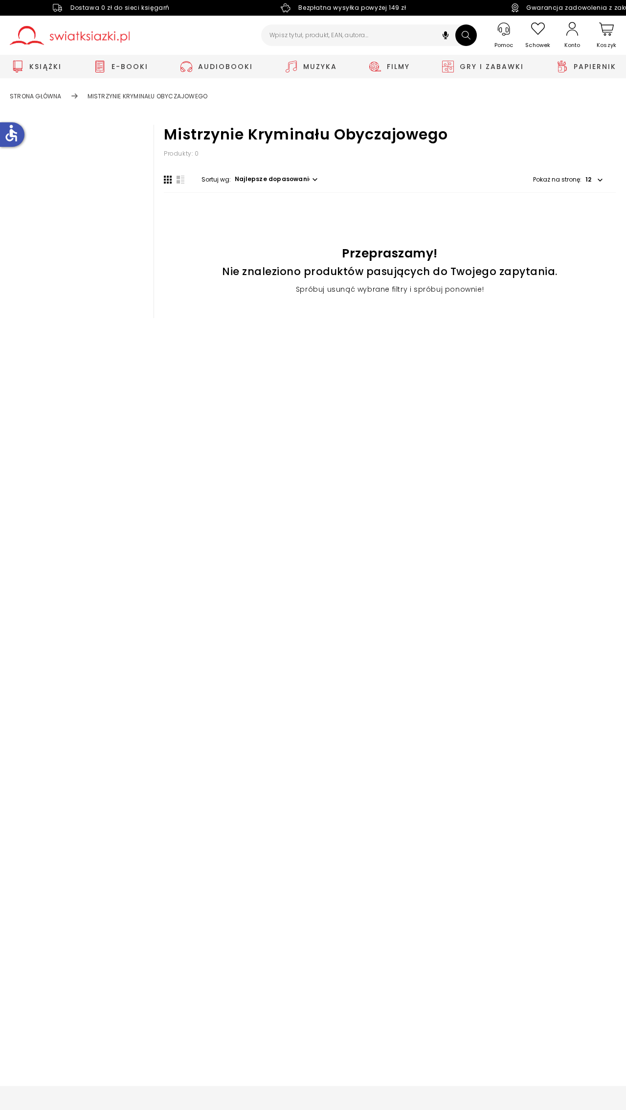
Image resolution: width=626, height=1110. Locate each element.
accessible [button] (11, 133)
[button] (445, 36)
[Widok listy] (180, 180)
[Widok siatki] (168, 180)
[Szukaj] (466, 35)
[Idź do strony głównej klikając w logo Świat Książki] (70, 35)
